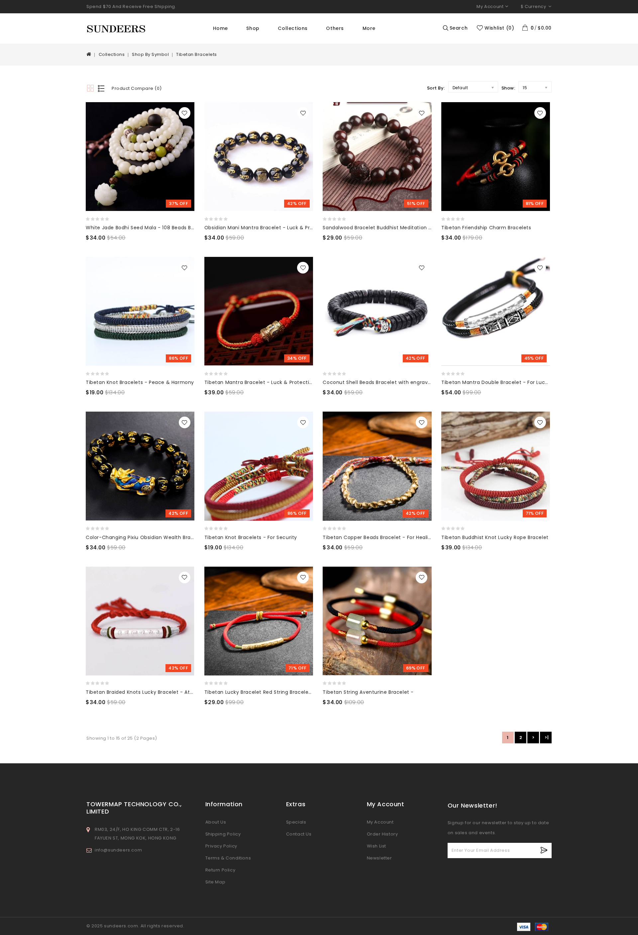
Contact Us (299, 834)
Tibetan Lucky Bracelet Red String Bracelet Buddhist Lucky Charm (286, 692)
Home (220, 28)
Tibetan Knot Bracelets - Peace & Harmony (140, 382)
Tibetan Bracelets (196, 54)
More (369, 28)
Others (335, 28)
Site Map (215, 882)
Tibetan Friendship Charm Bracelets (486, 227)
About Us (215, 822)
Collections (293, 28)
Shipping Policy (223, 834)
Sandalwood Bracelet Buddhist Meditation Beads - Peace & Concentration (415, 227)
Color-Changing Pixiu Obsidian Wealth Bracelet (145, 537)
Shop (252, 28)
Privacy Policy (221, 846)
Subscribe (544, 850)
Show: (508, 88)
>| (547, 737)
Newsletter (379, 858)
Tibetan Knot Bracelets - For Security (250, 537)
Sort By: (436, 88)
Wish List (376, 846)
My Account (380, 822)
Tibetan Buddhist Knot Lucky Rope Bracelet (495, 537)
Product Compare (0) (137, 88)
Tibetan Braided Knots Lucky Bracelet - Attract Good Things (161, 692)
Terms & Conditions (228, 858)
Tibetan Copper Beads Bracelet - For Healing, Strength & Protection (407, 537)
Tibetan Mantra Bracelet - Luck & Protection (260, 382)
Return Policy (220, 870)
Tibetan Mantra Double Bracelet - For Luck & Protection (511, 382)
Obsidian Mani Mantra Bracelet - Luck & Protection (267, 227)
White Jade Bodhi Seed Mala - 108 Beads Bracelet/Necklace (160, 227)
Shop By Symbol (150, 54)
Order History (382, 834)
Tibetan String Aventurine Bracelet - (368, 692)
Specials (296, 822)
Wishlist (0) (499, 28)
